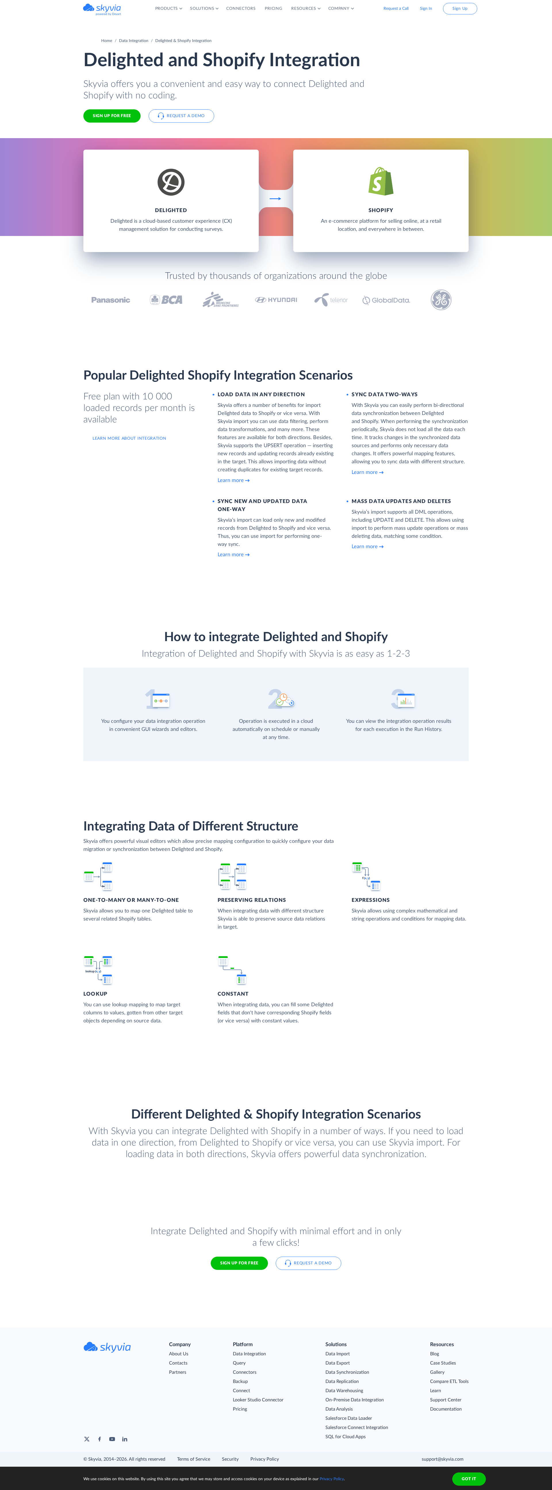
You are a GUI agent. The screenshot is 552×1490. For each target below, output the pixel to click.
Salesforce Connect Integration (356, 1427)
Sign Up (460, 9)
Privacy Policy (264, 1459)
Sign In (426, 9)
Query (239, 1363)
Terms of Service (193, 1459)
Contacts (178, 1363)
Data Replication (342, 1381)
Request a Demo (186, 116)
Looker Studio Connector (258, 1400)
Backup (240, 1381)
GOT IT (469, 1479)
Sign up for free (239, 1263)
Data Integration (133, 41)
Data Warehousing (344, 1390)
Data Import (337, 1354)
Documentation (446, 1409)
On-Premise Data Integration (354, 1400)
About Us (178, 1354)
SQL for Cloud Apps (345, 1436)
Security (230, 1459)
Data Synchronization (347, 1372)
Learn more (231, 480)
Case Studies (443, 1363)
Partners (177, 1372)
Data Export (337, 1363)
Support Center (445, 1400)
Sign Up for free (112, 116)
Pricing (240, 1409)
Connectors (244, 1372)
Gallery (437, 1372)
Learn (435, 1390)
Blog (434, 1354)
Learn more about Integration (129, 439)
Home (106, 41)
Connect (241, 1390)
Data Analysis (339, 1409)
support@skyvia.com (442, 1459)
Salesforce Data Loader (348, 1418)
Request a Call (396, 9)
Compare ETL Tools (449, 1381)
